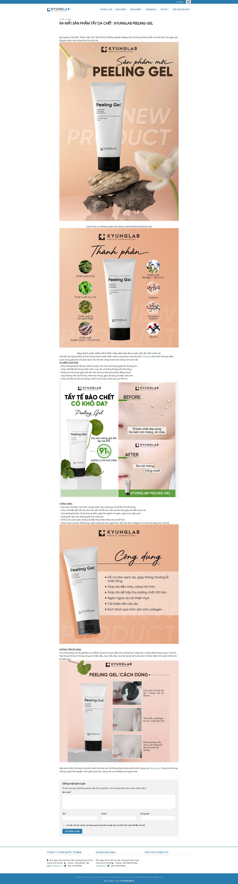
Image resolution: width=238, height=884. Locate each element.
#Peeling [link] (147, 356)
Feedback (151, 9)
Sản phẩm (135, 9)
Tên (64, 813)
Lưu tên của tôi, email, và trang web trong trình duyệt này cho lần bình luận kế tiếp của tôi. (105, 825)
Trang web (144, 813)
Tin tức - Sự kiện (65, 19)
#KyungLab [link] (155, 768)
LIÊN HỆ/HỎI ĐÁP (181, 9)
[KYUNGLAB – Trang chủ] (59, 9)
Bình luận (67, 792)
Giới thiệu (120, 9)
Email (104, 813)
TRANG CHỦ (106, 9)
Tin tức (164, 9)
